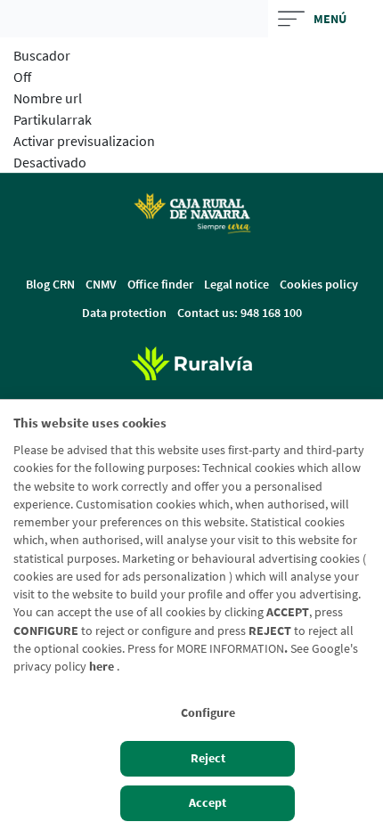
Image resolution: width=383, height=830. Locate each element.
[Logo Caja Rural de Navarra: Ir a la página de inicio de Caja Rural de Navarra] (191, 213)
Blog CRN (50, 284)
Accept (207, 802)
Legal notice (236, 284)
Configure (208, 712)
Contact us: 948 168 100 (239, 313)
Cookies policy (319, 284)
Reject (208, 758)
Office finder (160, 284)
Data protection (124, 313)
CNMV (101, 284)
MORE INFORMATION (230, 648)
